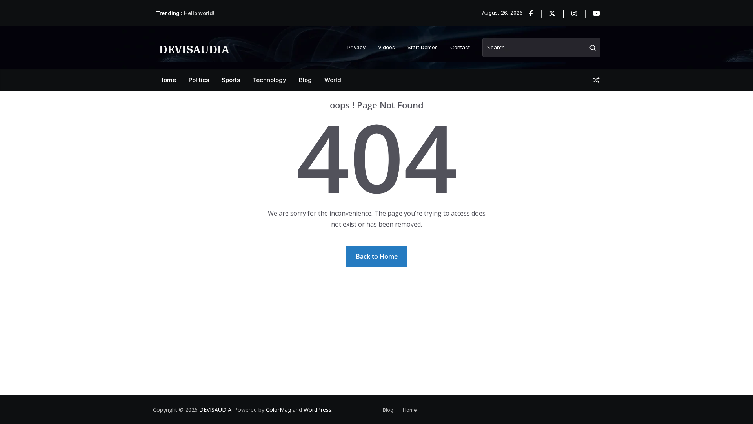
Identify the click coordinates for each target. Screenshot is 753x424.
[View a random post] (596, 80)
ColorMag (278, 409)
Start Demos (422, 47)
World (332, 80)
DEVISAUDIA (194, 49)
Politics (199, 80)
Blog (305, 80)
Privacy (356, 47)
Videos (386, 47)
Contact (460, 47)
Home (167, 80)
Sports (231, 80)
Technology (269, 80)
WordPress (317, 409)
